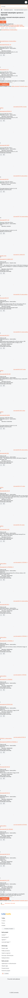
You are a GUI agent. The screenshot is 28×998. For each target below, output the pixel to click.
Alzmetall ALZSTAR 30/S (6, 704)
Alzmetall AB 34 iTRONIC (6, 829)
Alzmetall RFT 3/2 (4, 220)
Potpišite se (4, 84)
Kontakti (3, 925)
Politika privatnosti (6, 950)
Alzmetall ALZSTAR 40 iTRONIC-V (9, 742)
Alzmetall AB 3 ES (4, 529)
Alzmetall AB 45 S (4, 604)
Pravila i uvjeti (5, 948)
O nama (3, 920)
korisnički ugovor (24, 86)
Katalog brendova (5, 957)
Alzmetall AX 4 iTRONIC (6, 679)
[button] (26, 2)
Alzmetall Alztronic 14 (5, 44)
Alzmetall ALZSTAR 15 (5, 111)
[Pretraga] (26, 6)
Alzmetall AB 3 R (4, 298)
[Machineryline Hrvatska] (9, 2)
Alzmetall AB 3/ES (4, 145)
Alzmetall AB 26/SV (5, 415)
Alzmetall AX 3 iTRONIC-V (7, 567)
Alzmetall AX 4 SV (4, 880)
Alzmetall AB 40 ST (5, 491)
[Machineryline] (1, 10)
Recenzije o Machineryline (7, 955)
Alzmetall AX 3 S (4, 69)
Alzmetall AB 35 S (4, 335)
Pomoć (3, 923)
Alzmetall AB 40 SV (5, 767)
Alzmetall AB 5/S (4, 179)
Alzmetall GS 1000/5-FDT (6, 259)
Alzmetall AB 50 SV (5, 793)
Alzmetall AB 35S (4, 453)
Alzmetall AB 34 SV (5, 854)
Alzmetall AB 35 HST (5, 374)
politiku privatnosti (15, 86)
